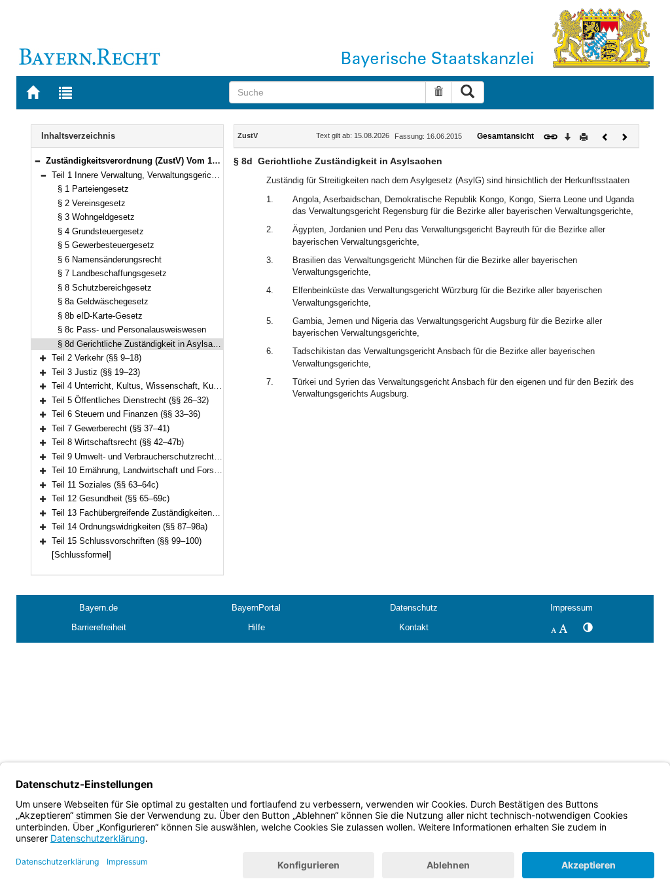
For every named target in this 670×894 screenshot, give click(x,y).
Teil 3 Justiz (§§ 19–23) (96, 372)
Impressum (571, 608)
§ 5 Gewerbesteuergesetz (106, 245)
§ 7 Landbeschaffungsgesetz (112, 273)
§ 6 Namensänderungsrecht (110, 259)
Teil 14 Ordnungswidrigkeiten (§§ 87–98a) (129, 526)
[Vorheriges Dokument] (605, 136)
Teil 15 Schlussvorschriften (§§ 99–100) (127, 541)
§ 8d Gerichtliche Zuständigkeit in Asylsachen (144, 344)
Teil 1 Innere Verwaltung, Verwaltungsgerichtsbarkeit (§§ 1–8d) (169, 175)
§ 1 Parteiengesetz (93, 189)
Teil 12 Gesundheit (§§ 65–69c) (110, 498)
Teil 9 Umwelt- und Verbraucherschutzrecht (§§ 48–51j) (155, 456)
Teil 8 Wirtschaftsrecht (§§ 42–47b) (118, 442)
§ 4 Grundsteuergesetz (101, 231)
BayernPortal (256, 608)
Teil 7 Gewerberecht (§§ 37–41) (110, 428)
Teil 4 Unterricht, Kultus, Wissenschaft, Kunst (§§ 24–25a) (162, 386)
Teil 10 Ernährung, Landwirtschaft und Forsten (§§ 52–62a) (162, 470)
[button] (37, 161)
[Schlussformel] (81, 555)
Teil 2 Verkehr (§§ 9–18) (96, 358)
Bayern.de (98, 608)
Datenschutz (414, 608)
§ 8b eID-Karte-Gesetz (100, 316)
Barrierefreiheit (98, 627)
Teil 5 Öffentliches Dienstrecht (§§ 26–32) (130, 400)
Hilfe (256, 627)
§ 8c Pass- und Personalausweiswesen (132, 329)
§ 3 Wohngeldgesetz (96, 217)
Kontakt (414, 627)
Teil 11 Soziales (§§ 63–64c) (105, 485)
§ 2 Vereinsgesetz (92, 203)
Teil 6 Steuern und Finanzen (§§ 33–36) (126, 414)
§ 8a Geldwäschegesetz (103, 301)
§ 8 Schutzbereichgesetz (105, 288)
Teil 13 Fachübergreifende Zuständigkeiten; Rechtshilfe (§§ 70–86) (177, 513)
